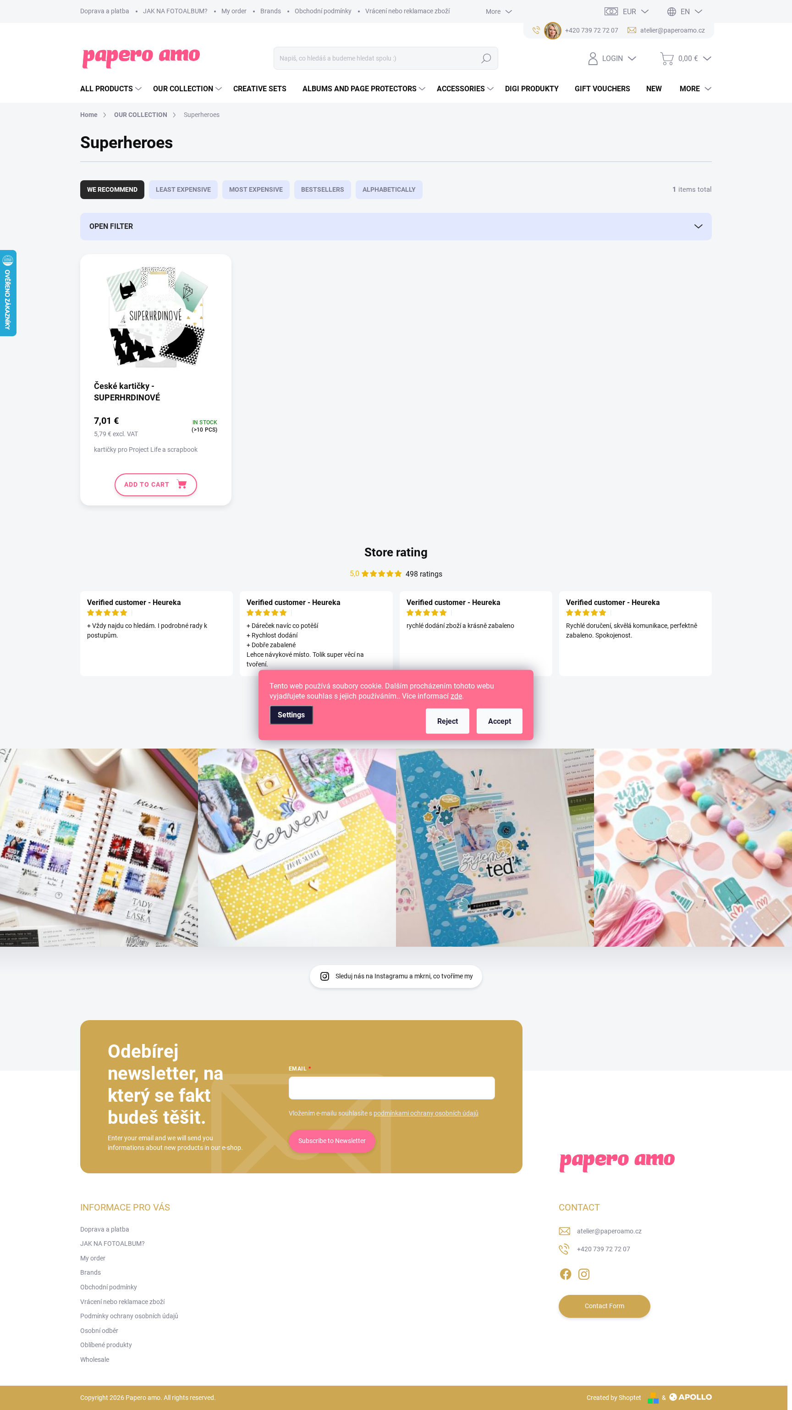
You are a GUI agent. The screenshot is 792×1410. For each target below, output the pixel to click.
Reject (447, 721)
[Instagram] (584, 1272)
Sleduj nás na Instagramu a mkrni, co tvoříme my (404, 976)
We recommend (112, 189)
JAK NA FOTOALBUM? (175, 11)
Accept (499, 721)
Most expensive (256, 189)
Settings (291, 715)
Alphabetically (389, 189)
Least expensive (183, 189)
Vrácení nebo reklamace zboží (407, 11)
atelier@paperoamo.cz (609, 1231)
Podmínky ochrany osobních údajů (129, 1316)
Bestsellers (322, 189)
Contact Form (604, 1306)
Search (486, 58)
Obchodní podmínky (323, 11)
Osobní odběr (99, 1330)
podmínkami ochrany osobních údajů (426, 1113)
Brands (270, 11)
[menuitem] (112, 89)
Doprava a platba (104, 11)
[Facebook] (565, 1272)
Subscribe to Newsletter (332, 1140)
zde (456, 696)
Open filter (111, 226)
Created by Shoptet (614, 1397)
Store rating (396, 552)
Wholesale (94, 1359)
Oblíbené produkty (106, 1345)
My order (234, 11)
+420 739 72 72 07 (603, 1249)
